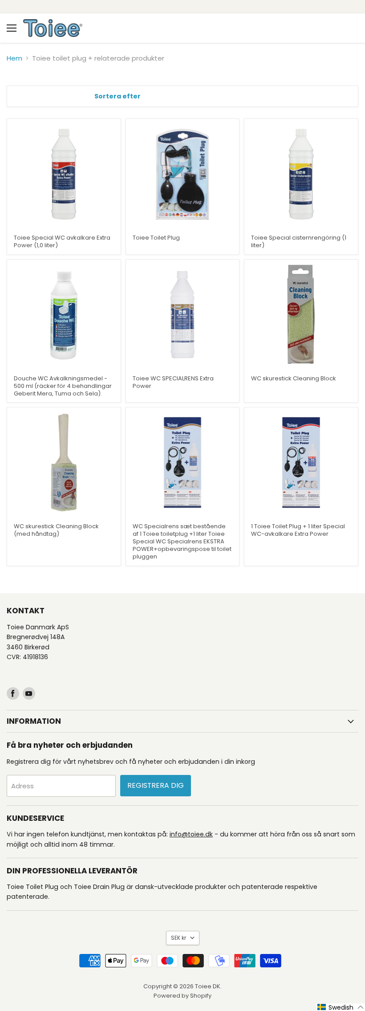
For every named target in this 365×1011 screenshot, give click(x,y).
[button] (340, 1007)
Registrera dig (155, 785)
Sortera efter (117, 96)
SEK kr (178, 938)
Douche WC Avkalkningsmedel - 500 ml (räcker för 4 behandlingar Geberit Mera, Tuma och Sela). (63, 386)
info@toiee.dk (191, 834)
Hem (14, 58)
